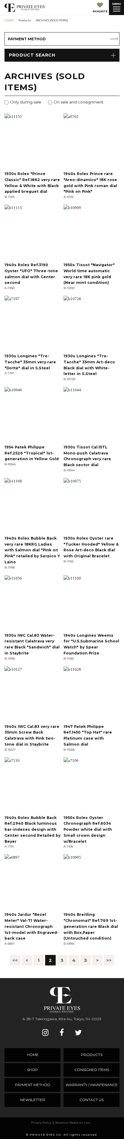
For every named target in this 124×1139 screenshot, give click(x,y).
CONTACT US (91, 1099)
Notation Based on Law (72, 1123)
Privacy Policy (41, 1123)
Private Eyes (25, 8)
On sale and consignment (79, 102)
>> (109, 960)
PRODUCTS (91, 1054)
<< (15, 960)
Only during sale (25, 102)
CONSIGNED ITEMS (91, 1069)
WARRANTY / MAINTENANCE (92, 1084)
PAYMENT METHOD (27, 39)
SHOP (32, 1069)
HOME (33, 1054)
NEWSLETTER (32, 1099)
